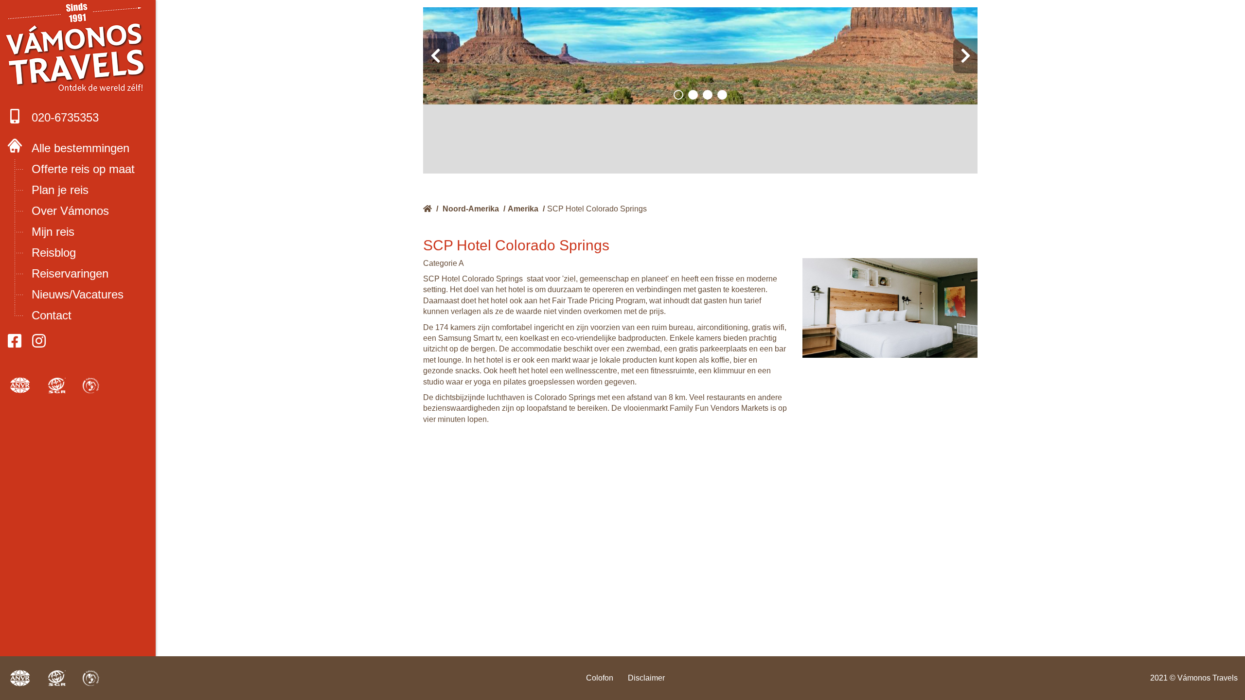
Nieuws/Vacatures (78, 294)
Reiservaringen (70, 273)
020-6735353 (65, 117)
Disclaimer (646, 678)
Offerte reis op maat (83, 168)
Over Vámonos (70, 210)
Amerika (523, 209)
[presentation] (435, 55)
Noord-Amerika (471, 209)
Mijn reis (53, 231)
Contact (51, 315)
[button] (678, 95)
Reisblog (54, 252)
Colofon (599, 678)
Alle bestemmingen (80, 148)
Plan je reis (60, 189)
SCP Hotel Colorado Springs (597, 209)
